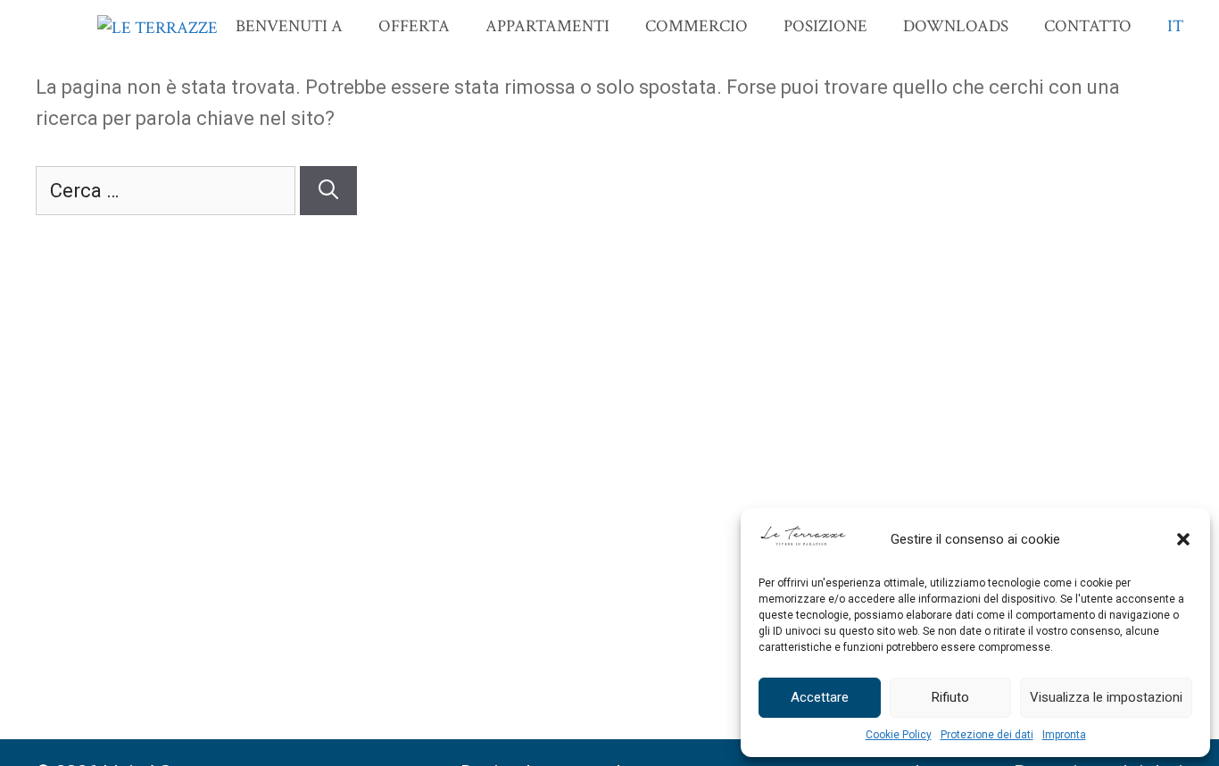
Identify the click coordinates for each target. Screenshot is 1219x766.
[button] (1183, 539)
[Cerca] (328, 190)
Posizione (825, 26)
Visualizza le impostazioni (1106, 697)
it (1175, 26)
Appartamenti (547, 26)
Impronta (1064, 735)
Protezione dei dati (987, 735)
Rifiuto (950, 697)
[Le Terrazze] (157, 28)
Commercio (696, 26)
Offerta (414, 26)
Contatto (1088, 26)
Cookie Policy (899, 735)
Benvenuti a (289, 26)
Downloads (955, 26)
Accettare (820, 697)
